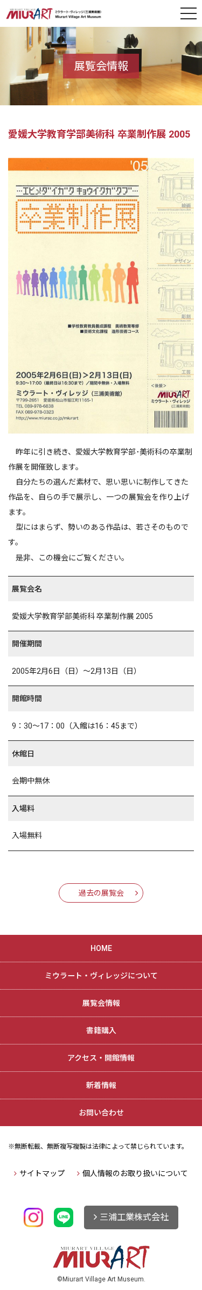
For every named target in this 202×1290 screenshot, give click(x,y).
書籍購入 (101, 1030)
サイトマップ (42, 1173)
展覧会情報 (101, 1003)
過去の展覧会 (101, 893)
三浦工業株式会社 (134, 1217)
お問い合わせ (101, 1112)
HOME (101, 948)
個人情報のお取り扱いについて (135, 1173)
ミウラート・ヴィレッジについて (101, 975)
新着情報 (101, 1085)
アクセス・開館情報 (101, 1058)
